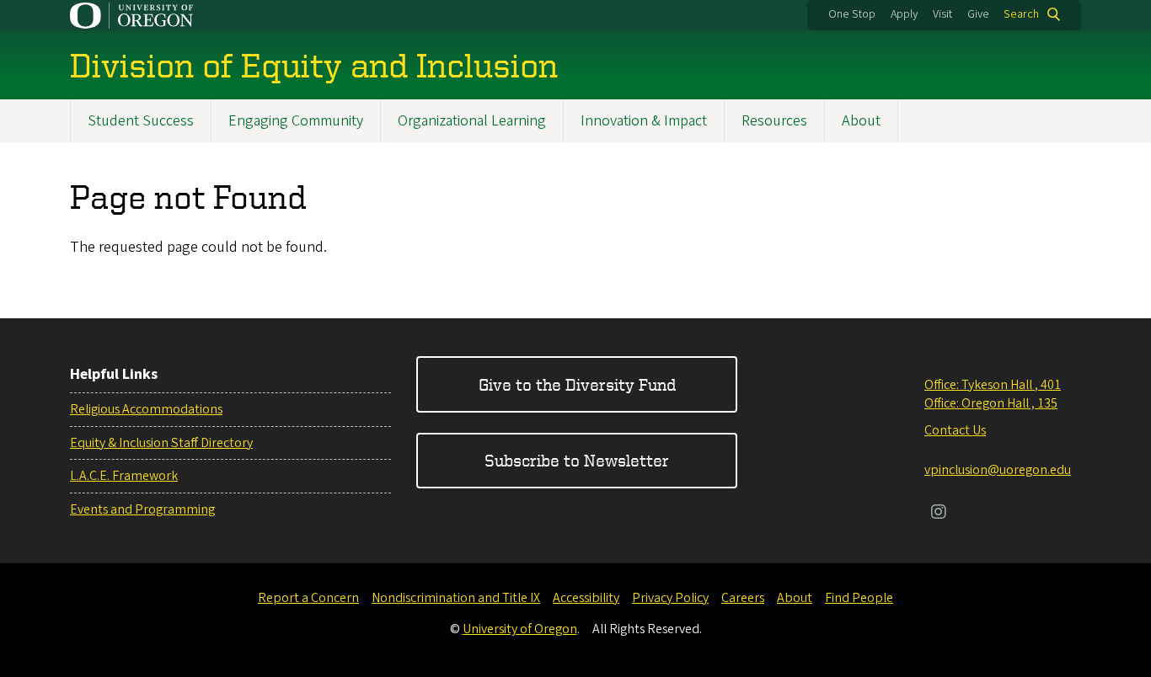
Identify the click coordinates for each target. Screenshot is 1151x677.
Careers (742, 598)
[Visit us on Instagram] (938, 513)
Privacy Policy (670, 598)
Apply (904, 14)
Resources (774, 120)
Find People (859, 598)
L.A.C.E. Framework (124, 475)
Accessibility (586, 598)
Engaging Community (295, 120)
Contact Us (955, 430)
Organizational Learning (472, 120)
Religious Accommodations (146, 409)
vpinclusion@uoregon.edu (997, 470)
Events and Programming (142, 509)
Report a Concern (308, 598)
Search (1021, 14)
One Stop (851, 14)
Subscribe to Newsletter (576, 460)
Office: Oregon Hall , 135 (990, 403)
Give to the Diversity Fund (577, 384)
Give (978, 14)
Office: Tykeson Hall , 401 (992, 385)
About (861, 120)
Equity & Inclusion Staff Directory (161, 443)
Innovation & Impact (644, 120)
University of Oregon (520, 629)
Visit (942, 14)
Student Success (141, 120)
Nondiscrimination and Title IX (456, 598)
